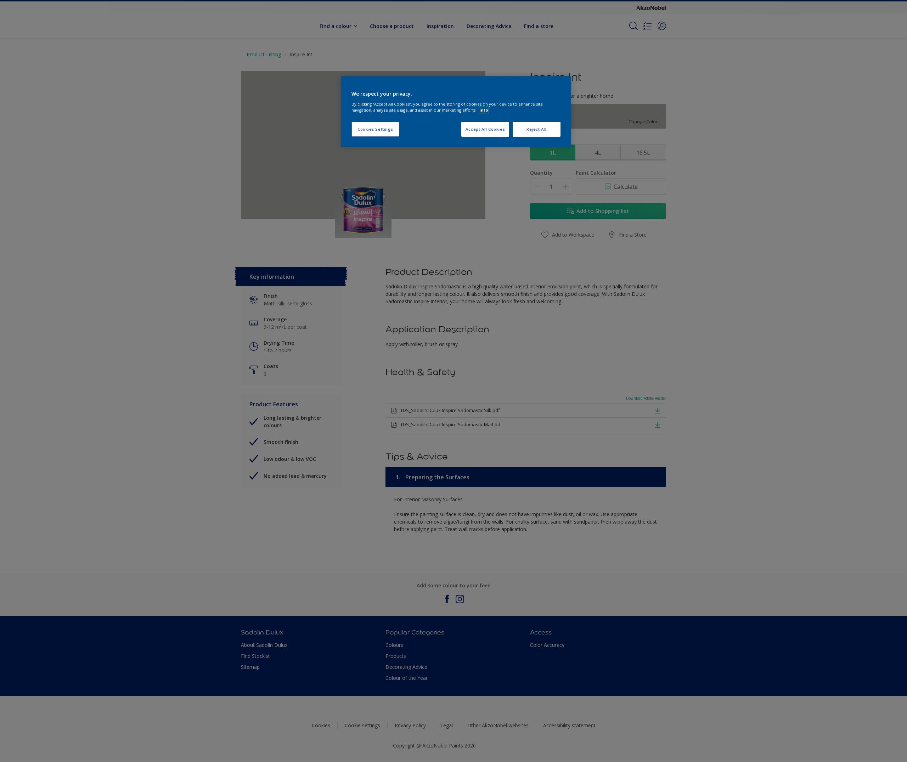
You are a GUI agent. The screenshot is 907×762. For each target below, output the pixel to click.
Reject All (536, 129)
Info (483, 110)
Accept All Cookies (485, 129)
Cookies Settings (375, 129)
